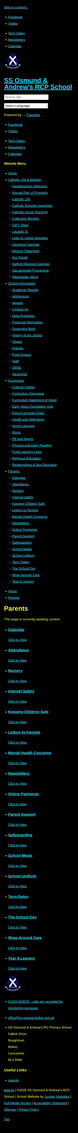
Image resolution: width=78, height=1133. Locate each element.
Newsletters (16, 40)
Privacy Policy (29, 1109)
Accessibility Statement (50, 1103)
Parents (13, 597)
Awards (13, 1080)
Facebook (15, 17)
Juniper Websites (56, 1096)
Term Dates (16, 33)
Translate (33, 115)
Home (12, 591)
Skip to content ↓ (16, 7)
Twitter (13, 23)
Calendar (14, 46)
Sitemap (10, 1109)
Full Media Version (17, 1103)
